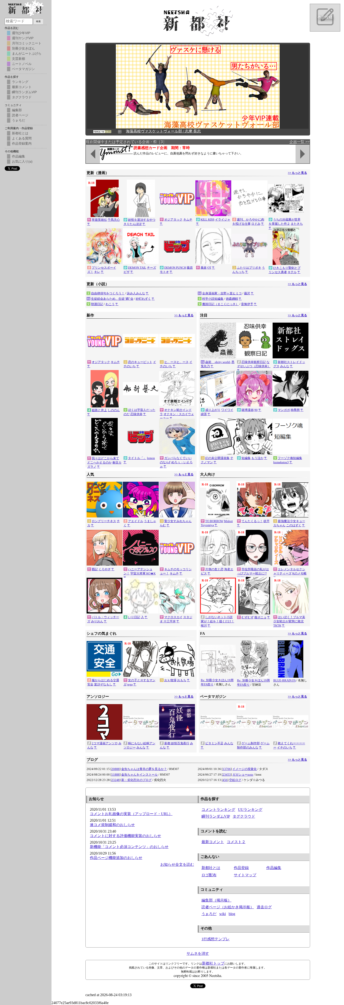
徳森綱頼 (232, 298)
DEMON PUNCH (175, 267)
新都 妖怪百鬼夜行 (176, 743)
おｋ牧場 (170, 680)
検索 (38, 21)
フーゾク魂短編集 (290, 458)
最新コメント (212, 842)
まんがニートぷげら (26, 53)
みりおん (97, 621)
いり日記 (134, 617)
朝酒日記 (97, 304)
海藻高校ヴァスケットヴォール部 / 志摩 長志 (163, 131)
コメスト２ (236, 842)
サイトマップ (245, 875)
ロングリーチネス (104, 521)
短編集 (246, 458)
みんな (284, 366)
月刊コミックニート (26, 43)
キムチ (187, 219)
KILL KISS (207, 219)
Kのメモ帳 (299, 573)
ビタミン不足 (214, 743)
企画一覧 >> (299, 142)
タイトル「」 (137, 458)
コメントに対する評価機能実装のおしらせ (125, 836)
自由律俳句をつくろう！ (107, 293)
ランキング (20, 82)
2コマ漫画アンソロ (105, 743)
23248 (115, 780)
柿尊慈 (295, 410)
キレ (97, 272)
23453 (227, 774)
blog (232, 914)
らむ (163, 525)
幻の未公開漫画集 (217, 458)
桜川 (204, 625)
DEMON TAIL (137, 267)
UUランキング (250, 810)
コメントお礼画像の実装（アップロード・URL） (131, 814)
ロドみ (255, 223)
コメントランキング (218, 810)
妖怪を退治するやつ (141, 219)
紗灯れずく (143, 298)
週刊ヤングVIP (22, 38)
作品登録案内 (22, 143)
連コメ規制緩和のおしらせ (112, 825)
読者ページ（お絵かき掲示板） (227, 907)
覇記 (95, 569)
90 (256, 410)
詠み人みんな (136, 293)
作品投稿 (325, 17)
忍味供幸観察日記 (254, 362)
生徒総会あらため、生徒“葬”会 (112, 298)
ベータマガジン (23, 69)
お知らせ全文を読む (177, 864)
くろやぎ (105, 569)
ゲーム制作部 (251, 743)
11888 (115, 774)
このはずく (293, 525)
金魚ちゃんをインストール (139, 774)
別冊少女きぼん (23, 48)
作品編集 (273, 868)
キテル (292, 272)
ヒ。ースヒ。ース (176, 362)
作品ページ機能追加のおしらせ (116, 858)
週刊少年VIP (21, 33)
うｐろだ (208, 914)
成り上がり (212, 410)
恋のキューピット (140, 362)
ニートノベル (22, 64)
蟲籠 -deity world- (218, 362)
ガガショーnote (242, 774)
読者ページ (20, 115)
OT (209, 267)
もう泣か (257, 458)
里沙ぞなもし (103, 684)
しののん (114, 410)
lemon (151, 458)
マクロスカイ (173, 617)
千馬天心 (114, 219)
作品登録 (241, 868)
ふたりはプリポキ (249, 267)
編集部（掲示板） (216, 900)
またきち (297, 223)
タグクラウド (244, 816)
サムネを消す (198, 953)
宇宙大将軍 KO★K (143, 573)
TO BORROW (214, 521)
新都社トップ (213, 963)
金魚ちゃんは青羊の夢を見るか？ (144, 769)
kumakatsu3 (281, 462)
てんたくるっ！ (252, 521)
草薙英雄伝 (99, 219)
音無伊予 (247, 304)
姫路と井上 (99, 410)
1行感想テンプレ (215, 939)
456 (225, 780)
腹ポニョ (260, 617)
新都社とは (210, 868)
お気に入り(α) (22, 161)
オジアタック (173, 219)
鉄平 (266, 521)
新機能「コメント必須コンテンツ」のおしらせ (129, 847)
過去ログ (264, 907)
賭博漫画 (248, 410)
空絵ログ (235, 780)
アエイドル (135, 521)
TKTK (277, 625)
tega (130, 684)
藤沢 (247, 293)
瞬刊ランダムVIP (215, 816)
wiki (222, 914)
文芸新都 (18, 59)
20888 (115, 769)
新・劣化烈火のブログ (136, 780)
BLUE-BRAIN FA (284, 680)
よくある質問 (22, 138)
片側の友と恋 (214, 569)
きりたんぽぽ (133, 224)
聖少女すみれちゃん (178, 521)
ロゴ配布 (208, 875)
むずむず (248, 617)
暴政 (204, 267)
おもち (181, 680)
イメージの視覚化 (244, 769)
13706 (227, 769)
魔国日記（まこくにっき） (220, 304)
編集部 (17, 110)
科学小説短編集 (212, 298)
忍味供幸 (136, 414)
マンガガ (284, 410)
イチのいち (284, 747)
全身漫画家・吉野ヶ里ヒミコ (222, 293)
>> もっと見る (297, 173)
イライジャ (222, 219)
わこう (110, 304)
